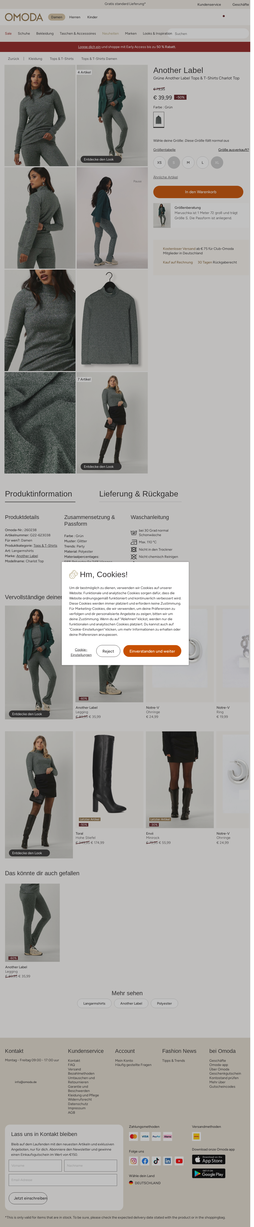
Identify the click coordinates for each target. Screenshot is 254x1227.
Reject (108, 651)
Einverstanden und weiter (152, 651)
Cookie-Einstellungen (81, 652)
